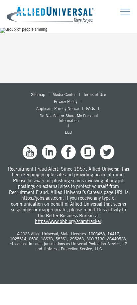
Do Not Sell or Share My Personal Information (69, 118)
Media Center (64, 95)
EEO (68, 133)
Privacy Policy (65, 102)
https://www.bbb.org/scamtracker (68, 222)
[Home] (52, 15)
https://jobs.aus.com (42, 198)
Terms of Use (94, 95)
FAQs (90, 109)
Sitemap (38, 95)
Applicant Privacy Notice (57, 109)
